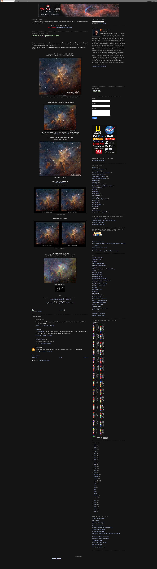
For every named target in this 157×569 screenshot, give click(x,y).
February (96, 495)
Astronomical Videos (97, 187)
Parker (37, 329)
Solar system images (97, 540)
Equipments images (97, 544)
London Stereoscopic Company (99, 247)
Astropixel (94, 261)
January (96, 497)
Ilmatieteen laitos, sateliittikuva (99, 278)
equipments (95, 191)
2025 (95, 447)
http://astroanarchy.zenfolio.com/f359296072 (60, 299)
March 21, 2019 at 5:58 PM (44, 351)
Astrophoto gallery (96, 259)
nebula (94, 167)
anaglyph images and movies (99, 178)
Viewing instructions (60, 182)
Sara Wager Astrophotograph (99, 302)
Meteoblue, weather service (98, 285)
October (96, 478)
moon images (95, 197)
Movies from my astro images (99, 542)
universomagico (96, 311)
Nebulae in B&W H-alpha (98, 525)
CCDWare (94, 270)
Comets (94, 208)
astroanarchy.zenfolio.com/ (98, 160)
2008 (95, 509)
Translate (104, 23)
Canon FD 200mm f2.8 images (99, 198)
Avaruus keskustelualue (98, 263)
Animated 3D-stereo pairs (98, 547)
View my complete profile (99, 66)
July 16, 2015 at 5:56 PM (43, 343)
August (95, 483)
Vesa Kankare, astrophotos (98, 313)
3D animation (41, 331)
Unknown (38, 347)
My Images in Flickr (97, 289)
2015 (95, 468)
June (95, 487)
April (95, 491)
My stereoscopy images (98, 241)
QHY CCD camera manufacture (99, 300)
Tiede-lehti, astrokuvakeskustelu (100, 308)
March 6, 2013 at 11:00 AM (44, 335)
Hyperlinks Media (40, 339)
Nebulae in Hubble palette (98, 522)
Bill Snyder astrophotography (99, 265)
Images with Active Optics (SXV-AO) (101, 172)
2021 (95, 455)
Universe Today (96, 309)
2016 (95, 466)
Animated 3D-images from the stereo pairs (102, 218)
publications (95, 180)
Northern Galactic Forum (98, 295)
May (95, 489)
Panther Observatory (97, 296)
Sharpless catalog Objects (98, 529)
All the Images (95, 520)
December (96, 474)
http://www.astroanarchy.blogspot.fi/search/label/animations (60, 303)
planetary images (96, 210)
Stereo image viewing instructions (100, 212)
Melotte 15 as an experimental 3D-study (45, 36)
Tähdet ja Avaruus (96, 306)
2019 (95, 460)
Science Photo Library (97, 304)
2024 (95, 449)
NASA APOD (95, 291)
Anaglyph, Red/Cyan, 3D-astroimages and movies (104, 220)
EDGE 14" (94, 189)
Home (60, 357)
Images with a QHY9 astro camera (100, 538)
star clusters (95, 202)
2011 (95, 502)
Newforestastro (96, 293)
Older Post (85, 357)
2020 (95, 457)
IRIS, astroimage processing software (101, 280)
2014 (95, 470)
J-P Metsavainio (106, 29)
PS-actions (95, 206)
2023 (95, 451)
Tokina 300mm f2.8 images (98, 176)
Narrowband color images (98, 169)
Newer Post (34, 357)
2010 (95, 504)
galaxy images (95, 193)
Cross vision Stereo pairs (98, 222)
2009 (95, 507)
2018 (95, 462)
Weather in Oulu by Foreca (98, 315)
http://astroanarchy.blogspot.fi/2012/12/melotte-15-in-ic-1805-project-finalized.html (60, 133)
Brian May (94, 249)
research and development (98, 174)
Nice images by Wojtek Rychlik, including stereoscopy (105, 250)
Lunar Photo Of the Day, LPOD (99, 283)
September (96, 480)
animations (39, 311)
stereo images (95, 171)
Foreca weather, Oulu (97, 276)
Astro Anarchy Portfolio (97, 257)
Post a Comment (36, 355)
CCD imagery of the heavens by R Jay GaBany (103, 269)
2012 (95, 500)
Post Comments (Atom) (44, 360)
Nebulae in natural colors (98, 524)
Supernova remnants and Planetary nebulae (102, 527)
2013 (95, 472)
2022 (95, 453)
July (95, 485)
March (95, 493)
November (96, 476)
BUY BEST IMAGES (97, 204)
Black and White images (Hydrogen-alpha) (102, 185)
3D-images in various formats (99, 546)
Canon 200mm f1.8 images (98, 184)
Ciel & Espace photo (97, 272)
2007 (95, 511)
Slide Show (95, 200)
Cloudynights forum (97, 274)
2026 (95, 445)
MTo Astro (94, 287)
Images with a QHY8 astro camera (100, 536)
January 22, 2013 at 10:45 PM (45, 325)
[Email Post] (64, 309)
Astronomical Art (96, 195)
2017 (95, 464)
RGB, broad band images (98, 531)
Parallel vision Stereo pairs (98, 224)
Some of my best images (98, 518)
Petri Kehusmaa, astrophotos (99, 298)
